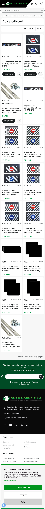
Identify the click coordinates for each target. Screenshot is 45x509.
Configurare (23, 495)
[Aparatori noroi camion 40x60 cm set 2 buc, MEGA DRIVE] (11, 211)
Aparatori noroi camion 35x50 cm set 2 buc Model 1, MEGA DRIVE (33, 154)
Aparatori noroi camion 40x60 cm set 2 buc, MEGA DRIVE (11, 230)
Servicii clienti (9, 453)
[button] (8, 74)
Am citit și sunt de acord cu (25, 383)
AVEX (4, 261)
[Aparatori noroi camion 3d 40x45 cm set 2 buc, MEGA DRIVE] (33, 173)
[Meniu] (3, 4)
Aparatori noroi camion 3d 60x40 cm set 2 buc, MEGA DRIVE (33, 64)
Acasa (3, 16)
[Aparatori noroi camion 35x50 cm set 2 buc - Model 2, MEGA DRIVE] (11, 135)
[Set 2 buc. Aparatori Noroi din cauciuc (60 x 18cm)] (11, 249)
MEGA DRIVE (6, 57)
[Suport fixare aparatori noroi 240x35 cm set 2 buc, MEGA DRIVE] (11, 88)
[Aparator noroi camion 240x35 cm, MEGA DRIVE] (11, 44)
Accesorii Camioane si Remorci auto (20, 16)
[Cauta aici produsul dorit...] (42, 10)
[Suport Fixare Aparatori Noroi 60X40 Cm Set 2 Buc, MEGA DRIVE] (11, 325)
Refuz (23, 502)
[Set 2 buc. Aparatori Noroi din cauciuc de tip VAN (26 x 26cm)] (33, 249)
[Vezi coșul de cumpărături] (41, 4)
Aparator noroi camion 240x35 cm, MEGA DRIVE (11, 64)
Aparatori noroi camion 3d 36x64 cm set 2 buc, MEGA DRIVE (11, 192)
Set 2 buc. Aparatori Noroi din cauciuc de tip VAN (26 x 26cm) (32, 268)
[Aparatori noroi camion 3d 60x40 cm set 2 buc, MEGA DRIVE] (33, 44)
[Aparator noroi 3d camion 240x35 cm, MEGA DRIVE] (33, 88)
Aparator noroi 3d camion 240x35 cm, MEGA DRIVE (32, 108)
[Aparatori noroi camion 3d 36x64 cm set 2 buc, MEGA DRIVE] (11, 173)
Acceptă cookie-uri (23, 487)
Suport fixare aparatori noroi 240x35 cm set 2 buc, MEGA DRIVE (11, 110)
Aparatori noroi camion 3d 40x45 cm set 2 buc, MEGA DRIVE (33, 192)
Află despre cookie (10, 481)
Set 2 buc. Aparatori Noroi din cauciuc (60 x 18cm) (11, 268)
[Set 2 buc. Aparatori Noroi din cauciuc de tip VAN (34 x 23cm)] (33, 287)
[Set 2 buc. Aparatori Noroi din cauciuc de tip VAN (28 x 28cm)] (11, 287)
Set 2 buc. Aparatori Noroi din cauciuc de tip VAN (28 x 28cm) (11, 306)
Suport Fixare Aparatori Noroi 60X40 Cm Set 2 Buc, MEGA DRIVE (11, 344)
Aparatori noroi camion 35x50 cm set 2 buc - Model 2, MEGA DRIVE (11, 154)
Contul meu (8, 437)
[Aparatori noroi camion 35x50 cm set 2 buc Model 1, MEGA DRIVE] (33, 135)
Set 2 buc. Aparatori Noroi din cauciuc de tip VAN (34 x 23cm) (32, 306)
